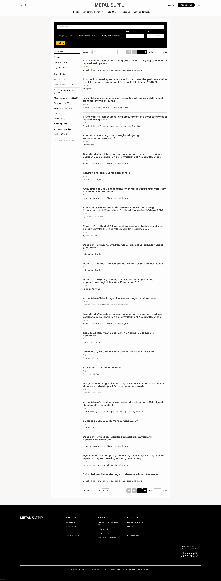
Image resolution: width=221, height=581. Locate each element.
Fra (127, 31)
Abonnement (71, 522)
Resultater (59, 57)
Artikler (61, 134)
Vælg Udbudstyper (111, 36)
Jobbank (126, 12)
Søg (27, 5)
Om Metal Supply (134, 535)
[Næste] (139, 52)
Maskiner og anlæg (66, 98)
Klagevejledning (103, 533)
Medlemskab (71, 527)
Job (57, 113)
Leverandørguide (142, 12)
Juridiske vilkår (103, 529)
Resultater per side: (92, 490)
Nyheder (75, 12)
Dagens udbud (61, 62)
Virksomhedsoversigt (93, 12)
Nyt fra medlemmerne (64, 91)
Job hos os (131, 531)
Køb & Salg (112, 12)
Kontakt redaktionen (135, 522)
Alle (59, 80)
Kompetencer (63, 108)
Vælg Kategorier (87, 36)
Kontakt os (131, 527)
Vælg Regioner (65, 36)
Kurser (59, 119)
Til (148, 31)
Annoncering (71, 531)
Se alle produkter (73, 535)
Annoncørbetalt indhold (106, 537)
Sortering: (87, 52)
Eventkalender (63, 129)
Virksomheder (64, 85)
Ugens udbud (60, 67)
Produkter (62, 103)
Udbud (60, 124)
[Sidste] (144, 52)
